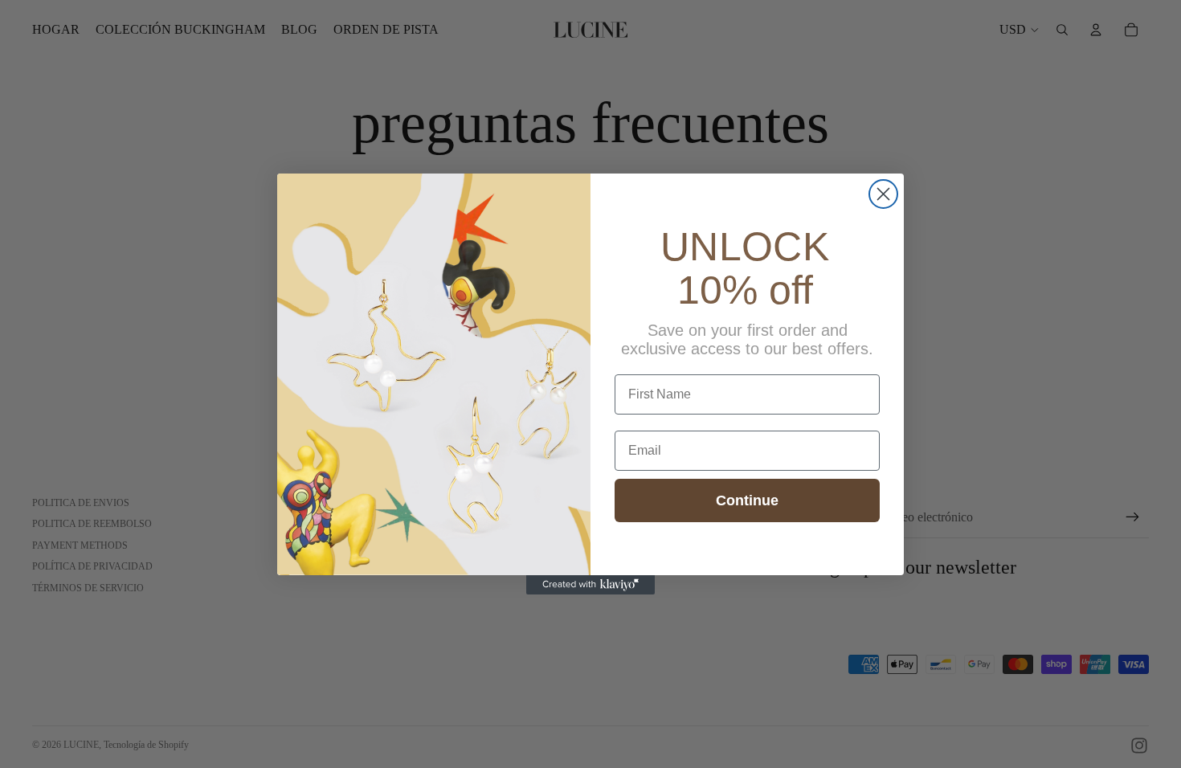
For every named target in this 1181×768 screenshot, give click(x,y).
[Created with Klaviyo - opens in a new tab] (590, 584)
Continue (747, 500)
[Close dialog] (883, 194)
